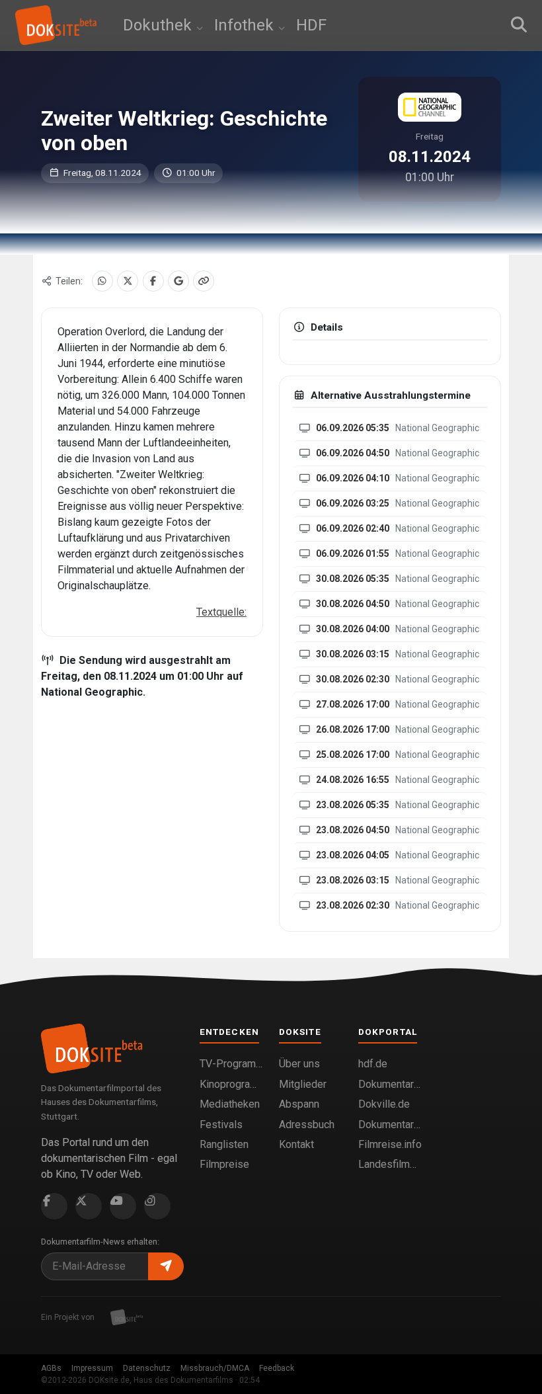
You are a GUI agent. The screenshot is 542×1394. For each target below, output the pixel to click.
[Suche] (519, 25)
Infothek (246, 25)
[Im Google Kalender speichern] (178, 281)
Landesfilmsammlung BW (390, 1164)
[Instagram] (157, 1206)
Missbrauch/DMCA (214, 1368)
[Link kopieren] (203, 281)
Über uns (299, 1063)
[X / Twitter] (127, 281)
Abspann (299, 1104)
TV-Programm (231, 1063)
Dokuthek (159, 25)
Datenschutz (147, 1368)
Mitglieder (303, 1084)
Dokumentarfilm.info (390, 1084)
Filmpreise (224, 1164)
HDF (311, 25)
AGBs (51, 1368)
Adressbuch (306, 1124)
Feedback (276, 1368)
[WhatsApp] (102, 281)
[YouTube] (123, 1206)
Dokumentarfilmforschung (390, 1124)
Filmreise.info (390, 1144)
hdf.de (372, 1063)
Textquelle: (221, 612)
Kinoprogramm (231, 1084)
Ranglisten (224, 1144)
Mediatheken (230, 1104)
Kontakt (296, 1144)
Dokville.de (384, 1104)
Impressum (92, 1368)
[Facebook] (153, 281)
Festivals (221, 1124)
